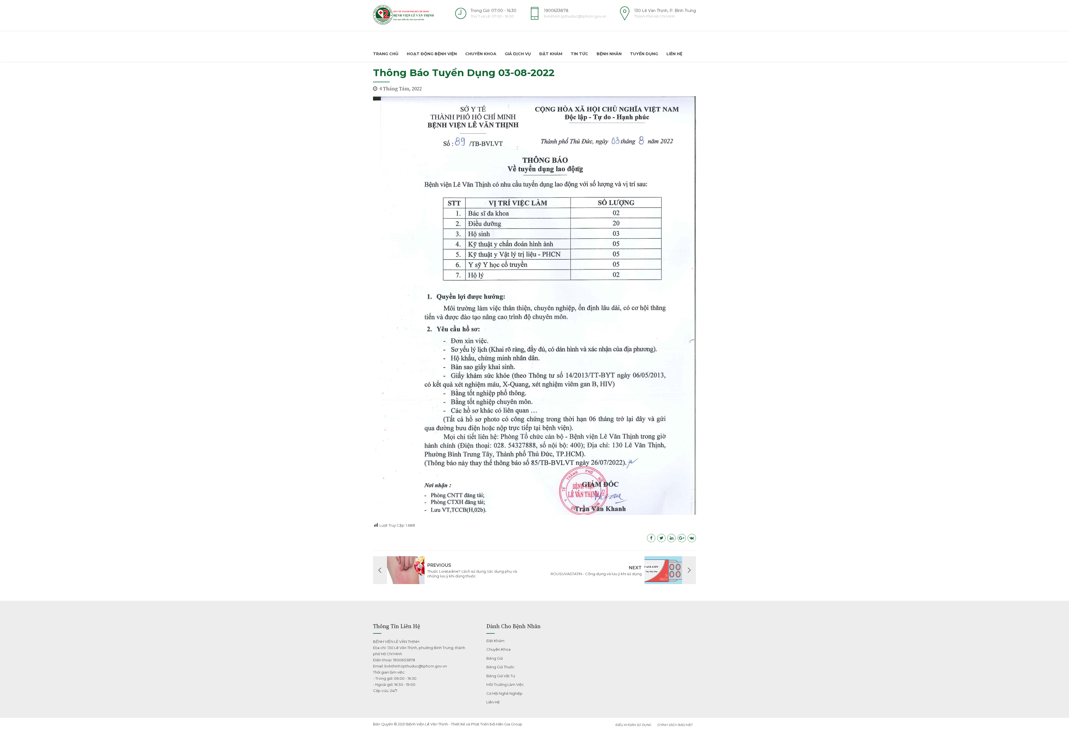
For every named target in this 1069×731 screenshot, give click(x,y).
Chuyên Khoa (480, 53)
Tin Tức (579, 53)
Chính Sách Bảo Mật (675, 725)
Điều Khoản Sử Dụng (633, 725)
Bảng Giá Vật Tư (500, 676)
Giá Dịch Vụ (518, 53)
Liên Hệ (674, 53)
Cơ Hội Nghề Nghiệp (504, 693)
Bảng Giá (494, 658)
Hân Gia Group (509, 724)
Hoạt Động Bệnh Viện (432, 53)
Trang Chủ (385, 53)
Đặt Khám (550, 53)
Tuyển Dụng (644, 53)
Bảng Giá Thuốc (500, 667)
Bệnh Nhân (609, 53)
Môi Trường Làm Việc (505, 684)
